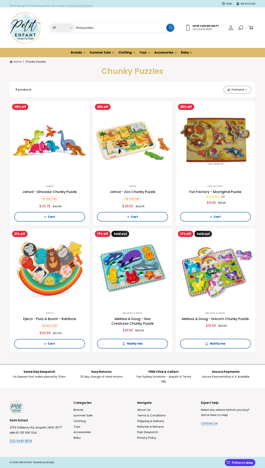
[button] (251, 28)
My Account (248, 3)
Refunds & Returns (150, 427)
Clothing (125, 52)
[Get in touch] (241, 28)
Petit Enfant (25, 462)
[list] (132, 376)
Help (229, 3)
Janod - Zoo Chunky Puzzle (132, 192)
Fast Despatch (147, 432)
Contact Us (209, 423)
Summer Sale (100, 52)
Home (18, 62)
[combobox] (125, 28)
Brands (76, 52)
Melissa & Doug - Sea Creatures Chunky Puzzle (132, 321)
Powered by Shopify (43, 462)
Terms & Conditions (151, 415)
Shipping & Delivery (150, 421)
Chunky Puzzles (35, 62)
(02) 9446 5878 (21, 441)
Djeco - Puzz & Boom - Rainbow (49, 319)
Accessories (163, 52)
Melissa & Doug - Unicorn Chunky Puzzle (215, 319)
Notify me (134, 344)
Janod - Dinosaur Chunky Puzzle (49, 192)
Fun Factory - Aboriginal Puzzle (215, 192)
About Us (143, 410)
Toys (143, 52)
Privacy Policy (146, 438)
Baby (185, 52)
